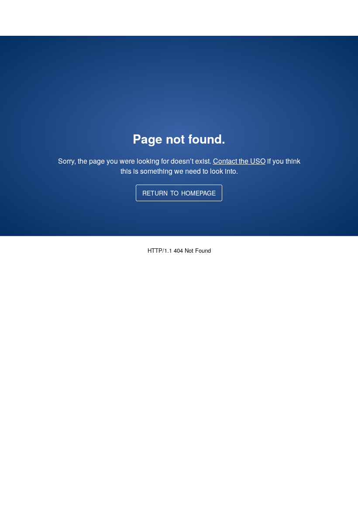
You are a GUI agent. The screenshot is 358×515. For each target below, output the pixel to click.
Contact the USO (239, 161)
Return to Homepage (179, 193)
